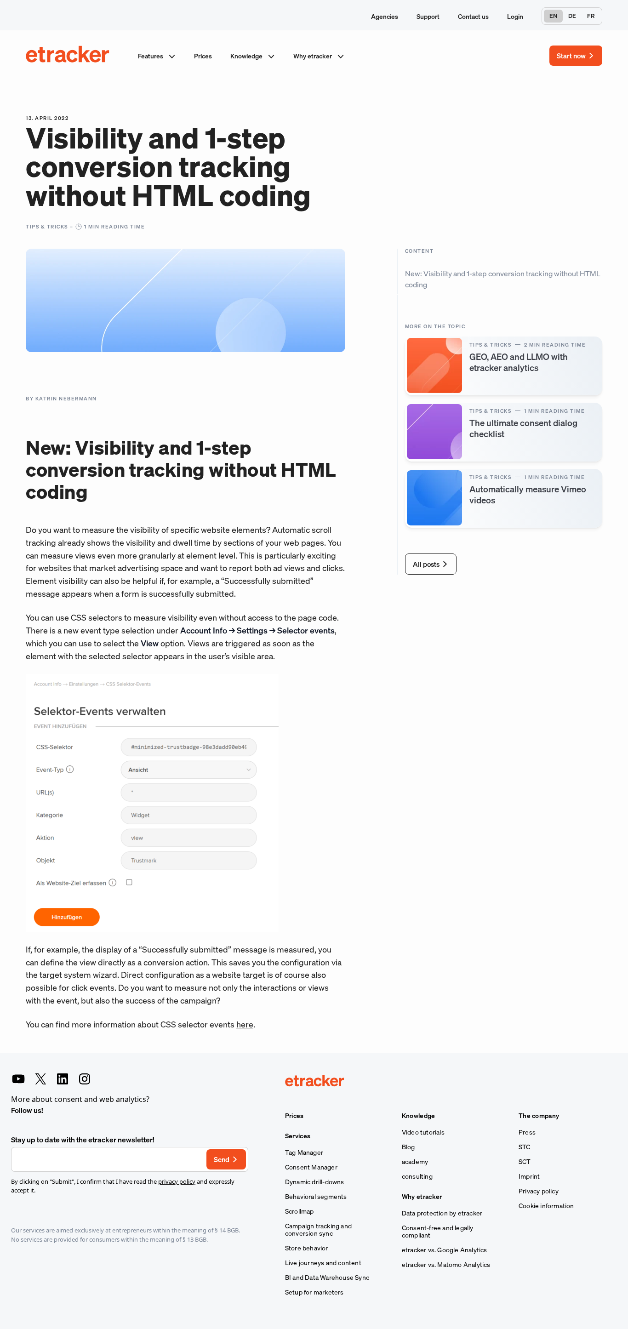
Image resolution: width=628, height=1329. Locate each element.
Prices (203, 55)
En (553, 16)
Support (428, 16)
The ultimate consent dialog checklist (523, 427)
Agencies (384, 16)
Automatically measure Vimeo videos (527, 494)
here (244, 1024)
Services (297, 1136)
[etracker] (68, 55)
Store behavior (306, 1248)
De (572, 16)
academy (415, 1161)
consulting (417, 1176)
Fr (590, 16)
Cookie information (546, 1205)
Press (527, 1132)
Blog (408, 1147)
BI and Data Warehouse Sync (327, 1277)
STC (525, 1147)
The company (539, 1115)
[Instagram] (84, 1079)
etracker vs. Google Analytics (444, 1250)
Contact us (473, 16)
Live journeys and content (323, 1262)
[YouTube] (18, 1079)
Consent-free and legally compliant (438, 1231)
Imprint (529, 1176)
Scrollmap (299, 1211)
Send (221, 1159)
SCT (525, 1161)
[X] (40, 1079)
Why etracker (313, 55)
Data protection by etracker (442, 1213)
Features (151, 55)
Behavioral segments (316, 1196)
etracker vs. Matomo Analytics (446, 1264)
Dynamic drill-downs (314, 1182)
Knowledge (247, 55)
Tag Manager (304, 1152)
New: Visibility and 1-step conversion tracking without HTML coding (502, 279)
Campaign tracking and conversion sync (318, 1229)
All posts (426, 563)
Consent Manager (311, 1167)
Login (515, 16)
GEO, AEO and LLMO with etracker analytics (518, 361)
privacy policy (176, 1181)
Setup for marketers (314, 1292)
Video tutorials (423, 1132)
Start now (571, 55)
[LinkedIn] (62, 1079)
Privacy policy (539, 1191)
